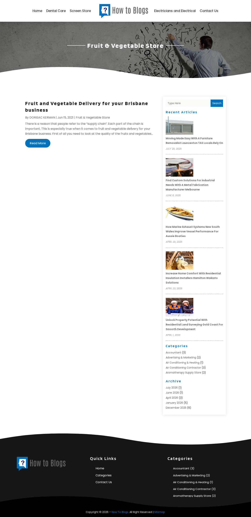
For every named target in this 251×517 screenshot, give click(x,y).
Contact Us (209, 10)
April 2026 (172, 398)
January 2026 (174, 403)
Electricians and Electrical (175, 10)
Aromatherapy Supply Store (183, 372)
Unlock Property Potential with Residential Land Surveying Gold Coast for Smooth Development (194, 324)
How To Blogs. (120, 512)
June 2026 (172, 392)
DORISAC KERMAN (42, 117)
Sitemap (159, 512)
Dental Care (56, 10)
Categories (104, 475)
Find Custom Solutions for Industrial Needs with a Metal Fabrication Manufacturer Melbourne (190, 184)
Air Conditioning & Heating (182, 362)
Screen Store (80, 10)
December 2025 (176, 408)
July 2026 (172, 387)
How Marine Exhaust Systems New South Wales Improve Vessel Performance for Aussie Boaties (193, 231)
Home (37, 10)
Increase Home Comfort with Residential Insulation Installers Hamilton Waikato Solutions (193, 278)
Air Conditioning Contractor (183, 367)
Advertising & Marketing (181, 357)
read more (38, 143)
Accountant (173, 352)
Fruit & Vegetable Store (93, 117)
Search (216, 103)
